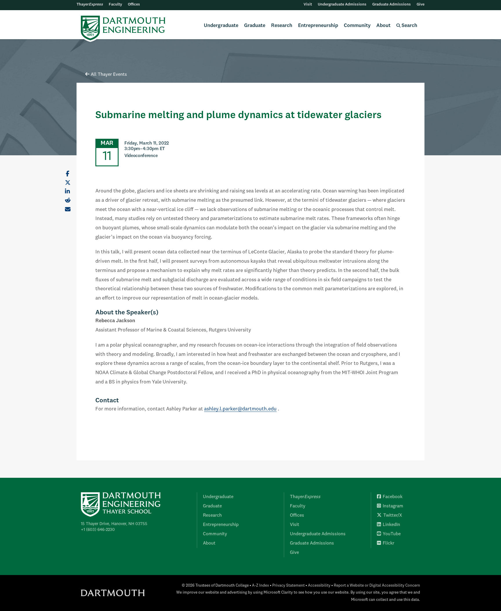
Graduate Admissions (391, 4)
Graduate (254, 25)
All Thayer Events (109, 74)
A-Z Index (260, 585)
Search (408, 25)
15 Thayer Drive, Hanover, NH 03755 (114, 524)
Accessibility (319, 585)
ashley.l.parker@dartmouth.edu (240, 409)
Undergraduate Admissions (342, 4)
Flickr (388, 543)
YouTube (392, 534)
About (383, 25)
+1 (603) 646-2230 (98, 530)
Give (420, 4)
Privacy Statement (288, 585)
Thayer (90, 4)
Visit (308, 4)
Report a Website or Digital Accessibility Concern (377, 585)
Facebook (392, 497)
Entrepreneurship (318, 25)
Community (357, 25)
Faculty (115, 4)
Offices (134, 4)
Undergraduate (221, 25)
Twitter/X (392, 515)
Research (281, 25)
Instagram (393, 506)
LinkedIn (391, 524)
